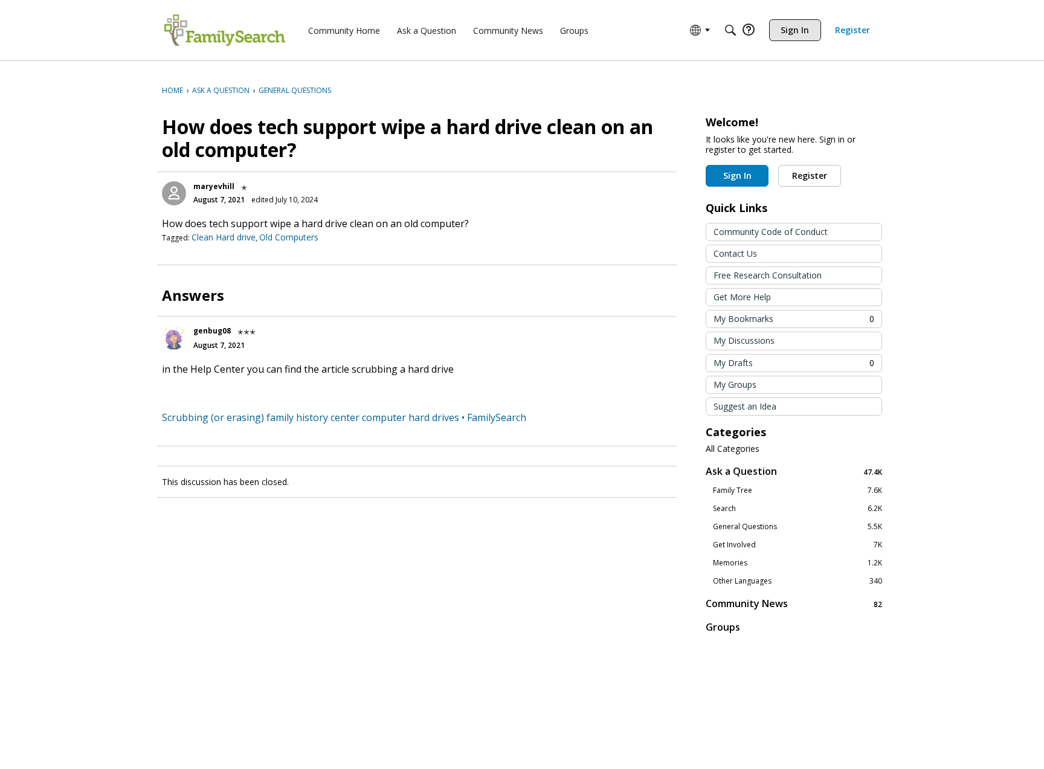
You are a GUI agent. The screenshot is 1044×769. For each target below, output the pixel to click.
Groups (723, 627)
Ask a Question (794, 471)
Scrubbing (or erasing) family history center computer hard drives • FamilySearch (344, 417)
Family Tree (797, 490)
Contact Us (735, 253)
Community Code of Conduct (771, 231)
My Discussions (744, 340)
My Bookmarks (794, 318)
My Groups (735, 384)
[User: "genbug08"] (174, 338)
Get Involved (797, 544)
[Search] (730, 30)
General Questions (797, 526)
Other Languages (797, 581)
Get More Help (742, 297)
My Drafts (794, 362)
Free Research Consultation (768, 275)
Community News (794, 603)
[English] (224, 30)
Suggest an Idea (745, 406)
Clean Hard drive (224, 237)
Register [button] (809, 175)
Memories (797, 563)
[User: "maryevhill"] (174, 193)
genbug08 (212, 331)
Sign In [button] (737, 175)
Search (797, 508)
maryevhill (213, 186)
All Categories (732, 448)
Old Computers (288, 237)
